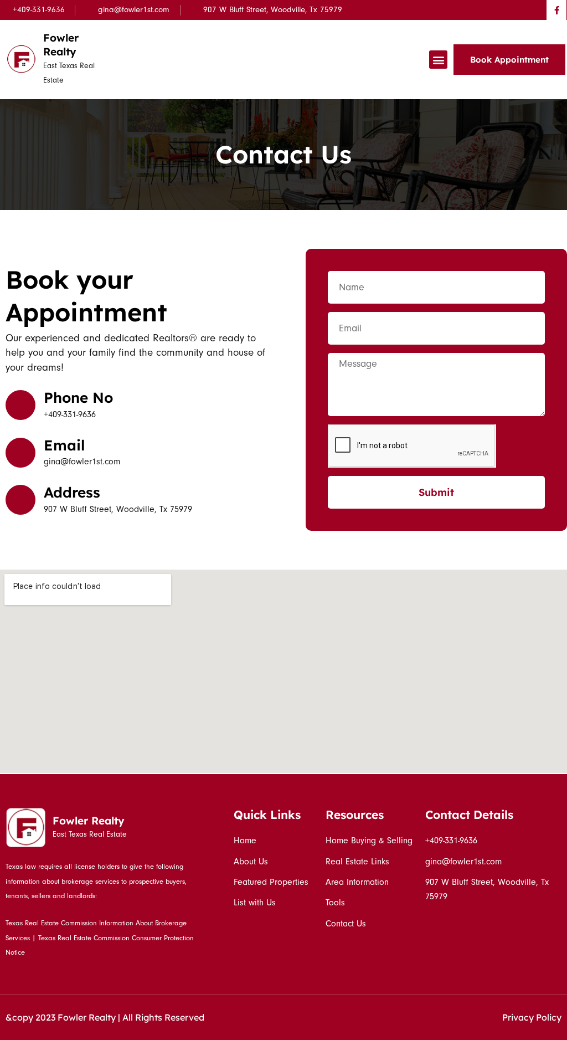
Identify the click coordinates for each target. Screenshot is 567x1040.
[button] (438, 59)
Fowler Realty (61, 44)
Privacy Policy (531, 1017)
